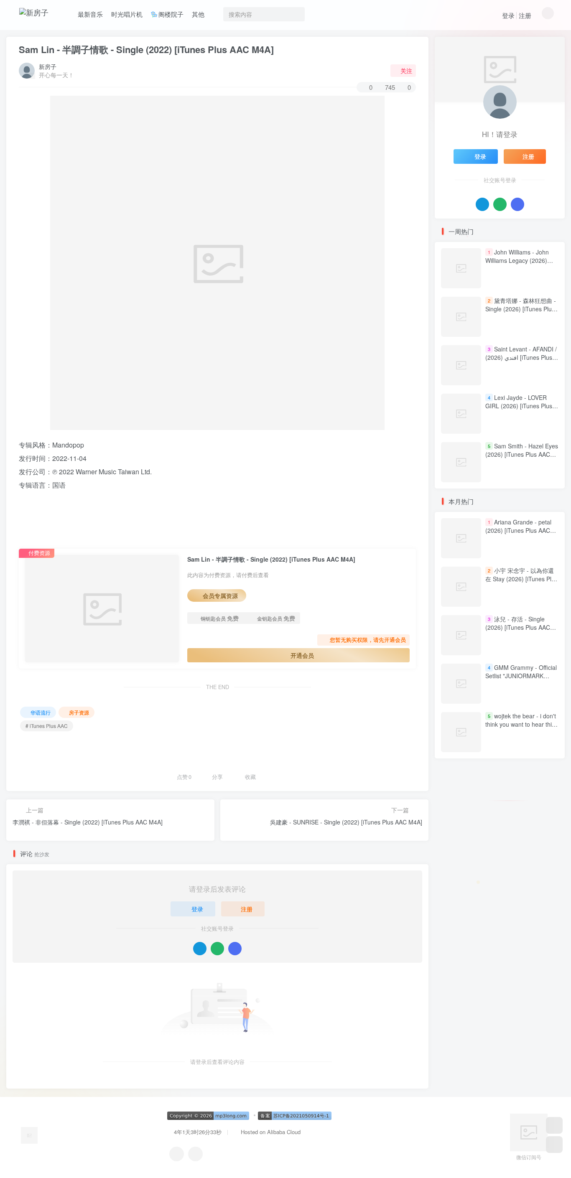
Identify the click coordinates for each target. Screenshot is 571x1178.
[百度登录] (235, 948)
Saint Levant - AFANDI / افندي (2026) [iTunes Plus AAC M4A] (521, 357)
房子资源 (79, 712)
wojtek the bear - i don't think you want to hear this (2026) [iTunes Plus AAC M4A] (520, 728)
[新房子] (29, 1134)
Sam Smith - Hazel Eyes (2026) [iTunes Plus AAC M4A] (521, 454)
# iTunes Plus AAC (46, 725)
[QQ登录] (199, 948)
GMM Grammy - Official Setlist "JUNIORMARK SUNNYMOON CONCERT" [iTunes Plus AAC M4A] (521, 680)
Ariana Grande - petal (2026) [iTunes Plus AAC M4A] (518, 530)
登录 (508, 15)
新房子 (47, 66)
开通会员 (302, 655)
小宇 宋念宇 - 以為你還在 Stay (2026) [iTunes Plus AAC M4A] (521, 579)
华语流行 (41, 712)
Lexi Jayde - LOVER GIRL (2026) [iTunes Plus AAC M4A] (518, 405)
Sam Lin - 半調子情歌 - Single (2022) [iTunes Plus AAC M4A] (146, 49)
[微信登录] (217, 948)
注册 (525, 15)
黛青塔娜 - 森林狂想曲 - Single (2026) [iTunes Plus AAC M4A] (520, 308)
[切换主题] (554, 1144)
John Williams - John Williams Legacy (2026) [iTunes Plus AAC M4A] (517, 260)
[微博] (195, 1154)
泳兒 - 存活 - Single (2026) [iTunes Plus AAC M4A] (517, 627)
